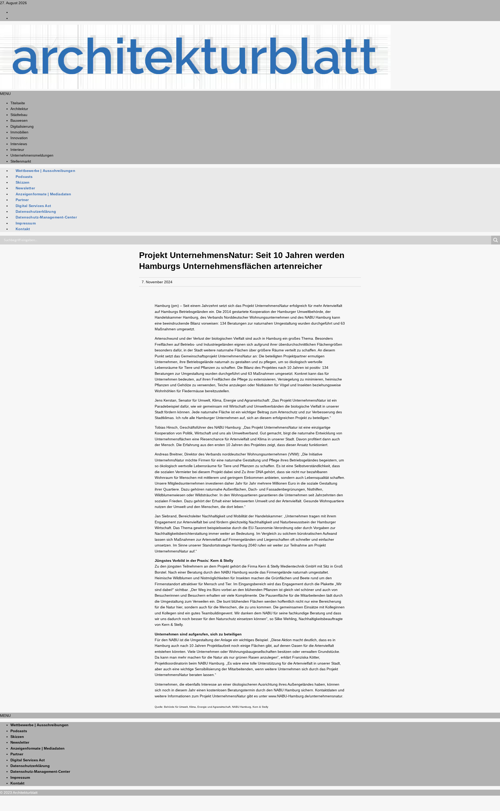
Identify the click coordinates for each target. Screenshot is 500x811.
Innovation (19, 138)
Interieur (17, 149)
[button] (5, 94)
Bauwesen (19, 120)
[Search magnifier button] (495, 240)
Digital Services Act (33, 206)
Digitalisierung (22, 126)
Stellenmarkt (20, 161)
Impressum (26, 223)
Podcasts (24, 177)
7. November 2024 (157, 282)
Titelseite (17, 103)
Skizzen (22, 182)
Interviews (18, 144)
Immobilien (19, 132)
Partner (22, 200)
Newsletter (25, 188)
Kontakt (23, 229)
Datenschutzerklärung (36, 211)
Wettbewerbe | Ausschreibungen (45, 171)
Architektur (19, 109)
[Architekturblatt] (195, 88)
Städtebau (18, 115)
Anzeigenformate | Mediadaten (43, 194)
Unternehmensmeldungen (31, 155)
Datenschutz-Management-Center (46, 217)
